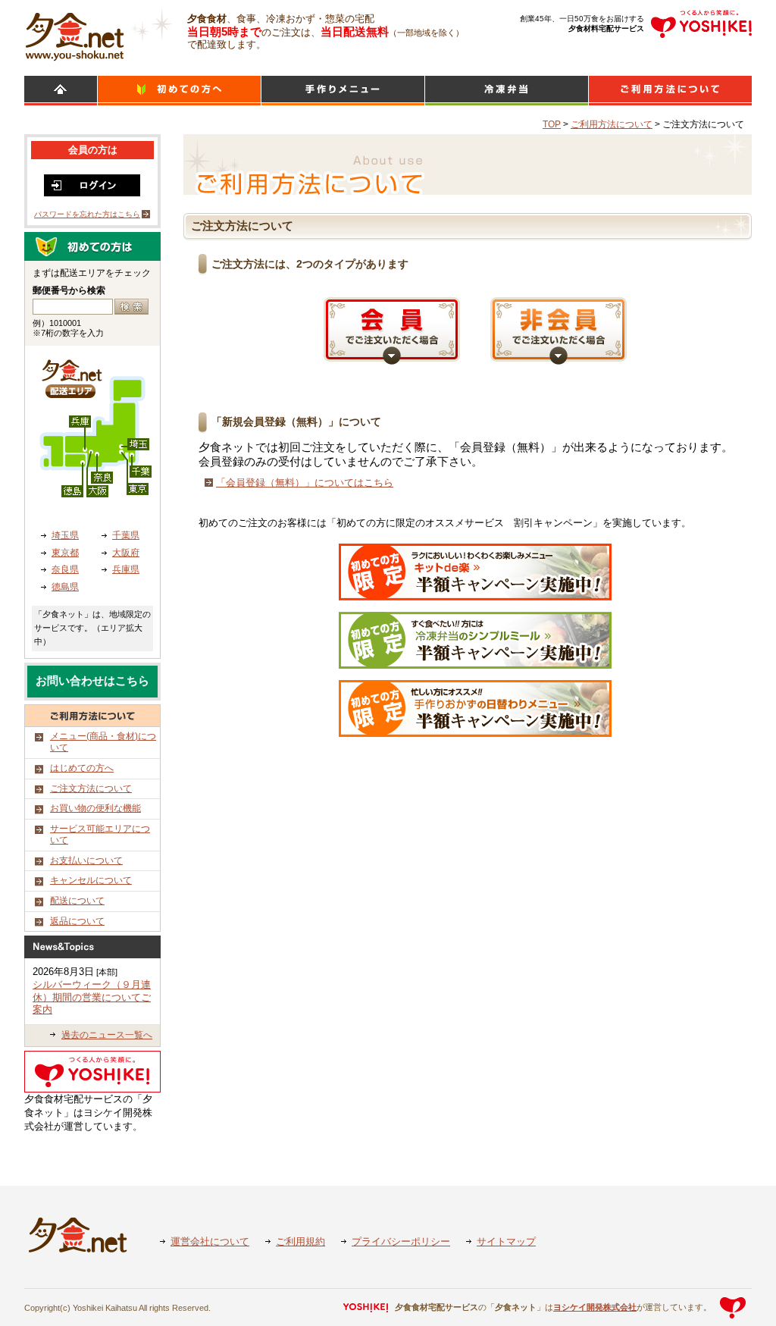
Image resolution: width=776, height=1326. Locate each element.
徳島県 (65, 586)
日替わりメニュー (342, 90)
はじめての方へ (82, 768)
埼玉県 (65, 535)
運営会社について (210, 1241)
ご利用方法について (670, 90)
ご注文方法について (91, 788)
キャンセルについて (91, 880)
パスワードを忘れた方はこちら (87, 214)
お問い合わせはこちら (92, 681)
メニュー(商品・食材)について (103, 742)
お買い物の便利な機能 (95, 808)
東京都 (65, 552)
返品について (77, 921)
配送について (77, 900)
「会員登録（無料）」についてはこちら (304, 482)
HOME (60, 90)
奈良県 (65, 569)
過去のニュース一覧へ (106, 1035)
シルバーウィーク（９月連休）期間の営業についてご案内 (92, 997)
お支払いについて (86, 860)
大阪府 (125, 552)
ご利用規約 (300, 1241)
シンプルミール (506, 90)
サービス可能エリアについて (100, 834)
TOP (552, 124)
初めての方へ (179, 90)
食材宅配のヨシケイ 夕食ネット (74, 34)
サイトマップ (506, 1241)
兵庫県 (125, 569)
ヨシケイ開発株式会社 (595, 1307)
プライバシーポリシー (401, 1241)
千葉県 (125, 535)
